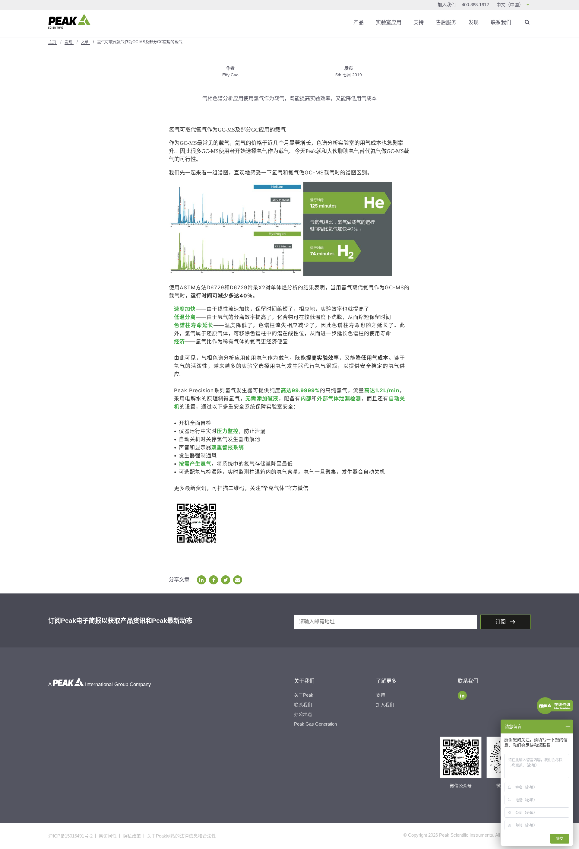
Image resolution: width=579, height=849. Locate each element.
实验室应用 (388, 22)
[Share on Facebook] (213, 579)
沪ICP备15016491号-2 (70, 835)
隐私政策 (132, 835)
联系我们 (501, 22)
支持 (418, 22)
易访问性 (108, 835)
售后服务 (446, 22)
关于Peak (303, 695)
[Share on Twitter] (225, 579)
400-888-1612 (475, 4)
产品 (358, 22)
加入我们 (447, 4)
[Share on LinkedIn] (201, 579)
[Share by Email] (237, 579)
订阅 (501, 622)
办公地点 (303, 714)
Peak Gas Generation (315, 724)
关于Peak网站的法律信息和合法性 (181, 835)
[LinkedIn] (462, 695)
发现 (473, 22)
